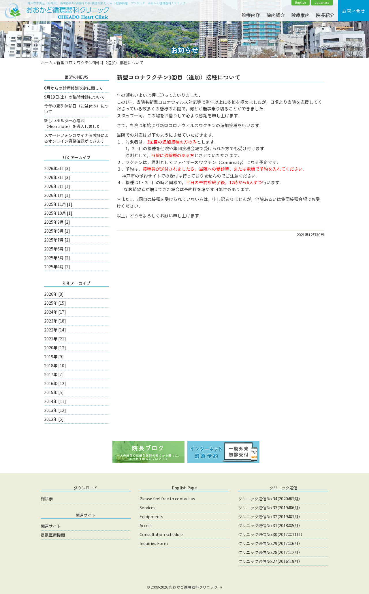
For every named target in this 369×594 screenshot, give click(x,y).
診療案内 (300, 15)
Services (147, 507)
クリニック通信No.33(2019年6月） (270, 507)
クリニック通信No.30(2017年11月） (271, 534)
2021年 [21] (55, 339)
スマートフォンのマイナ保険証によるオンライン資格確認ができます (76, 138)
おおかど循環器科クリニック (193, 587)
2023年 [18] (55, 321)
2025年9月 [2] (57, 222)
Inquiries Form (154, 543)
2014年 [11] (55, 401)
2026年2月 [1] (57, 186)
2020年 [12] (55, 347)
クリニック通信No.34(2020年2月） (270, 498)
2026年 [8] (54, 294)
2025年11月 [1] (58, 204)
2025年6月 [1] (57, 249)
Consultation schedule (161, 534)
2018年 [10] (55, 365)
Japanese (322, 2)
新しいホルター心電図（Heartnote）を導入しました (72, 123)
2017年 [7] (54, 374)
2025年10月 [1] (58, 213)
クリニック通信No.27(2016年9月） (270, 561)
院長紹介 (325, 15)
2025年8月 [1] (57, 231)
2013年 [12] (55, 410)
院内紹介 (275, 15)
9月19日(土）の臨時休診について (74, 97)
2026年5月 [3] (57, 168)
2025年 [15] (55, 303)
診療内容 (251, 15)
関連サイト (51, 526)
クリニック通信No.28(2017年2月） (270, 552)
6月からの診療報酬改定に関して (73, 88)
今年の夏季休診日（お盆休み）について (76, 108)
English (300, 2)
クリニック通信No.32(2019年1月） (270, 516)
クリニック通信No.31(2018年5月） (270, 525)
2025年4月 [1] (57, 266)
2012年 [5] (54, 419)
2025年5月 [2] (57, 258)
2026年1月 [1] (57, 195)
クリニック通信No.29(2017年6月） (270, 543)
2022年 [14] (55, 330)
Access (146, 525)
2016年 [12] (55, 383)
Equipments (151, 516)
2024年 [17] (55, 312)
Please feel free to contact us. (168, 498)
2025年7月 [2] (57, 240)
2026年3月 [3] (57, 177)
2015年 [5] (54, 392)
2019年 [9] (54, 356)
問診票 (47, 498)
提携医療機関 (53, 535)
